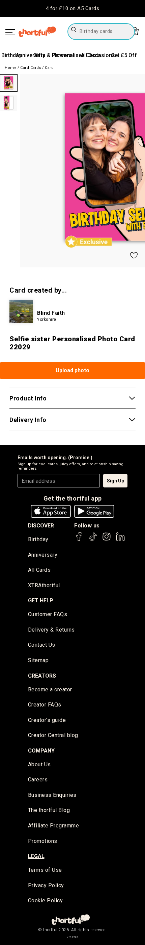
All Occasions (98, 55)
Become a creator (50, 689)
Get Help (40, 600)
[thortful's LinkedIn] (120, 539)
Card (49, 68)
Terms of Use (45, 870)
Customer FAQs (47, 614)
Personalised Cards (76, 55)
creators (42, 676)
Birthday (11, 55)
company (41, 750)
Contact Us (41, 645)
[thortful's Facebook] (79, 539)
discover (41, 525)
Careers (38, 779)
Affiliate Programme (53, 825)
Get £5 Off (124, 55)
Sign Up (115, 480)
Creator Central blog (53, 735)
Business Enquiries (52, 795)
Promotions (42, 841)
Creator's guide (47, 720)
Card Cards (30, 68)
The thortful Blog (49, 810)
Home (11, 68)
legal (36, 856)
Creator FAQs (44, 704)
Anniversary (30, 55)
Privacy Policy (46, 885)
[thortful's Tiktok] (93, 539)
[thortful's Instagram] (107, 539)
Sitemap (38, 660)
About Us (39, 764)
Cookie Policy (45, 900)
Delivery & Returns (51, 630)
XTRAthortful (44, 585)
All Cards (39, 570)
